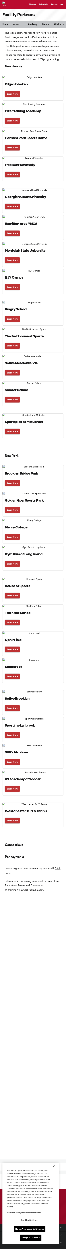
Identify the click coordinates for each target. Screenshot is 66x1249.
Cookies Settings (29, 1220)
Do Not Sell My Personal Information (24, 1212)
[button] (61, 4)
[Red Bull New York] (5, 4)
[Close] (53, 1166)
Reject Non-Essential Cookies (29, 1229)
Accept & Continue (30, 1237)
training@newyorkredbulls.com (25, 889)
